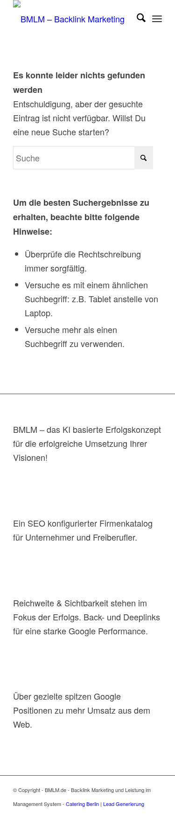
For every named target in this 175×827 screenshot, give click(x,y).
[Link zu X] (43, 815)
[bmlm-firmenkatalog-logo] (72, 18)
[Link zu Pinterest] (113, 815)
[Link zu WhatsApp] (155, 815)
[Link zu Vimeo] (127, 815)
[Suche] (136, 18)
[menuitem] (136, 18)
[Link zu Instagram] (141, 815)
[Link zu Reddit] (85, 815)
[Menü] (157, 18)
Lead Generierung (123, 803)
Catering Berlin (82, 803)
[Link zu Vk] (71, 815)
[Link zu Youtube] (57, 815)
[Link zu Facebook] (99, 815)
